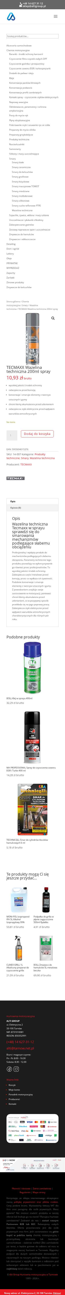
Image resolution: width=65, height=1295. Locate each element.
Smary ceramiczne (21, 167)
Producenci (14, 1099)
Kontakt (12, 1103)
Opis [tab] (12, 501)
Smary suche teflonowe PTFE (26, 205)
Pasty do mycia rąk (18, 115)
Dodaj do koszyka (37, 434)
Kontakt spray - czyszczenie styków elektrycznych (33, 97)
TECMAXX (26, 464)
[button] (53, 318)
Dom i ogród (12, 248)
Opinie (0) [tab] (15, 507)
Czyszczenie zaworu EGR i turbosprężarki (30, 68)
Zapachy (10, 272)
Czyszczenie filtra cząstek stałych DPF (28, 58)
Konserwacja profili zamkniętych (25, 92)
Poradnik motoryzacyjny (21, 1094)
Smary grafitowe (20, 176)
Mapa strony (39, 1192)
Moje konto (14, 1089)
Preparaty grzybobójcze (21, 134)
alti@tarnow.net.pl (20, 1048)
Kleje (11, 78)
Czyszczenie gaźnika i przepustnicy (26, 63)
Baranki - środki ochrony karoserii (26, 54)
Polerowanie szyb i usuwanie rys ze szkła (29, 125)
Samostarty (15, 149)
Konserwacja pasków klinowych (24, 82)
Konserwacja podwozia (20, 87)
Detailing (11, 244)
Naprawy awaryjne (18, 102)
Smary (25, 305)
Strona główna (13, 301)
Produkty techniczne (19, 139)
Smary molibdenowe (22, 196)
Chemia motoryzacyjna (18, 50)
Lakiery (10, 253)
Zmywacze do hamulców (21, 234)
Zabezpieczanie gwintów (21, 224)
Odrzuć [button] (57, 1293)
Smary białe (18, 162)
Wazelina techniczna (42, 458)
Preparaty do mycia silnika (22, 129)
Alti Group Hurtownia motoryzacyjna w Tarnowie (33, 1274)
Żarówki (10, 277)
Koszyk (12, 1085)
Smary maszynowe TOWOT (25, 186)
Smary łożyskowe (20, 181)
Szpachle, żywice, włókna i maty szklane (29, 215)
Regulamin (25, 1192)
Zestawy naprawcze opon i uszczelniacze (29, 229)
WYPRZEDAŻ (12, 268)
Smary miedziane (20, 191)
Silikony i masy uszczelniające (24, 153)
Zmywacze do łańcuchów (18, 287)
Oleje (9, 258)
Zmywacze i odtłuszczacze (22, 239)
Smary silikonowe (20, 200)
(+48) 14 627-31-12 (20, 1042)
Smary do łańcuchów (22, 172)
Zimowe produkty (15, 282)
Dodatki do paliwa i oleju (21, 73)
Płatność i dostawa (21, 1188)
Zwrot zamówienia (42, 1188)
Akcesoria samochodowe (19, 45)
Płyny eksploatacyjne (19, 120)
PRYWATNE (12, 263)
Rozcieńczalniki (16, 144)
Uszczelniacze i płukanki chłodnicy (26, 220)
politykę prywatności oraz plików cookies (36, 1202)
